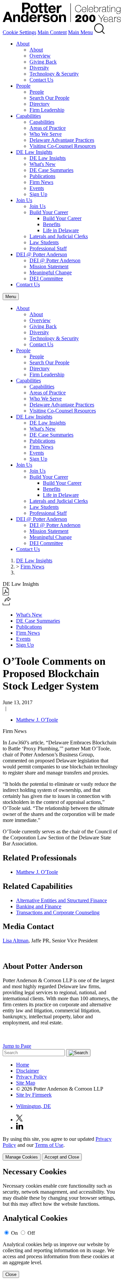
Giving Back (43, 62)
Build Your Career (48, 212)
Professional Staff (48, 248)
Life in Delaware (61, 230)
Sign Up (38, 194)
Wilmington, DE (33, 1106)
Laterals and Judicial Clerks (58, 236)
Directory (39, 104)
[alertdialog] (60, 1222)
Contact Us (41, 80)
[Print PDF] (6, 593)
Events (36, 188)
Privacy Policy (31, 1077)
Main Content (52, 32)
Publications (42, 176)
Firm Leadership (46, 110)
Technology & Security (54, 74)
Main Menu (80, 32)
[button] (7, 603)
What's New (42, 164)
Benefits (51, 224)
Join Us (24, 200)
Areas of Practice (47, 128)
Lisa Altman (15, 940)
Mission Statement (48, 266)
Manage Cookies (21, 1157)
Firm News (41, 182)
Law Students (44, 242)
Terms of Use (49, 1145)
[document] (60, 1222)
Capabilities (28, 116)
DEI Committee (46, 278)
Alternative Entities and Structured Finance (61, 900)
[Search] (99, 32)
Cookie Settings (19, 32)
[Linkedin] (19, 1127)
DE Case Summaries (51, 170)
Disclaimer (27, 1071)
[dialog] (60, 1148)
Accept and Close (62, 1157)
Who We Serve (45, 134)
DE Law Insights (34, 152)
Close (10, 1274)
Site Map (25, 1083)
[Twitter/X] (19, 1119)
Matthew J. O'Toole (37, 720)
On (14, 1233)
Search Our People (49, 98)
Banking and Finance (38, 906)
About (22, 44)
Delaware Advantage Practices (61, 140)
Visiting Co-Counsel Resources (62, 146)
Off (31, 1233)
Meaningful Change (50, 272)
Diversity (39, 68)
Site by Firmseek (34, 1095)
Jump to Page (17, 1046)
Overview (40, 56)
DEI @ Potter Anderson (41, 254)
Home (22, 1065)
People (23, 86)
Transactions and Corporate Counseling (58, 912)
